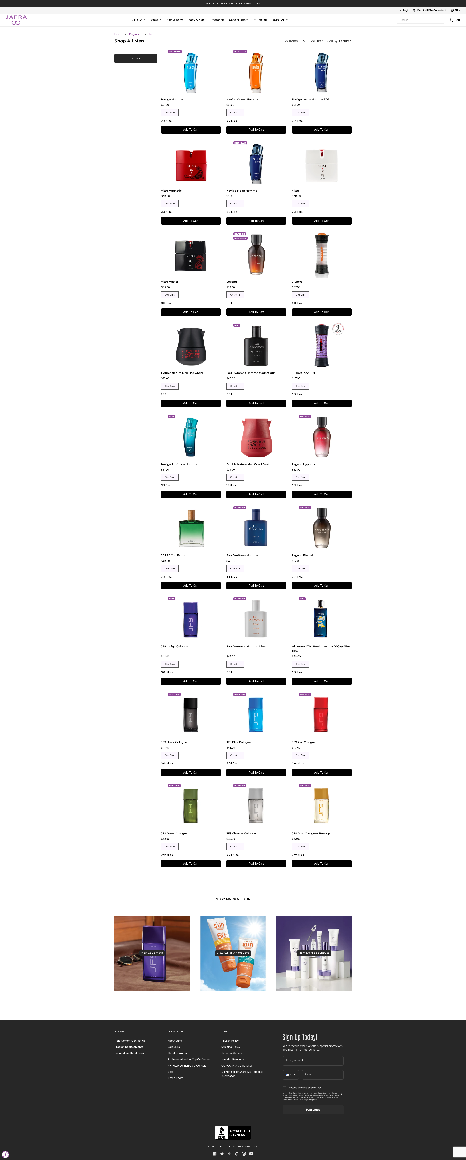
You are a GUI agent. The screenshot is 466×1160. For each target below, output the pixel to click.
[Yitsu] (321, 163)
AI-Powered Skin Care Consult (187, 1065)
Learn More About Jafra (129, 1053)
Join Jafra (174, 1047)
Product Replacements (128, 1047)
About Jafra (175, 1040)
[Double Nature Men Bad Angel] (191, 345)
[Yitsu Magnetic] (191, 163)
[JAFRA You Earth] (191, 528)
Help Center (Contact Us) (130, 1040)
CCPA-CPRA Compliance (237, 1065)
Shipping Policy (230, 1047)
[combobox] (417, 20)
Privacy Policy (230, 1040)
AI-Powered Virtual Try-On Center (189, 1059)
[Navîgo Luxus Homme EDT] (321, 72)
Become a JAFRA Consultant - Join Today (233, 3)
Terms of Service (232, 1053)
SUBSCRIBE (313, 1109)
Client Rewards (177, 1053)
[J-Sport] (321, 254)
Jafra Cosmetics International (231, 1146)
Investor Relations (232, 1059)
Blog (170, 1071)
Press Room (175, 1078)
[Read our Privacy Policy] (341, 1094)
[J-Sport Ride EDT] (321, 345)
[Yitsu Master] (191, 254)
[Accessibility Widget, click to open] (5, 1154)
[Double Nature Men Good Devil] (256, 437)
